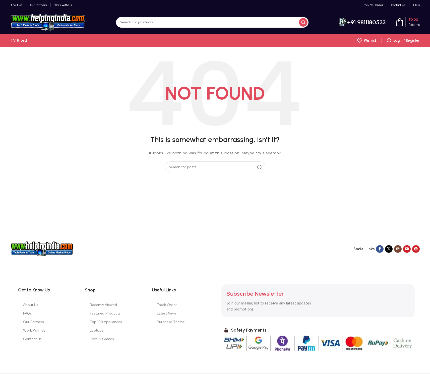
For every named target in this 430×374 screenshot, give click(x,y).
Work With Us (34, 330)
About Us (30, 305)
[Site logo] (48, 22)
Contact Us (32, 339)
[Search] (303, 22)
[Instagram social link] (398, 249)
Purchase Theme (171, 322)
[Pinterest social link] (416, 249)
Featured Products (105, 313)
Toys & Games (102, 339)
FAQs (27, 313)
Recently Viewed (103, 305)
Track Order (167, 305)
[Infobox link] (362, 22)
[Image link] (42, 248)
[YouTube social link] (407, 249)
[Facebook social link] (380, 249)
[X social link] (389, 249)
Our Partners (33, 322)
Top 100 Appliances (106, 322)
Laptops (96, 330)
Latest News (167, 313)
